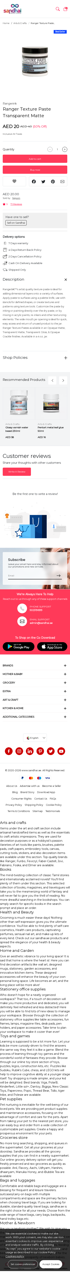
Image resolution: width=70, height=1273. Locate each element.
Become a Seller (51, 786)
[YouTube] (61, 751)
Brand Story (27, 792)
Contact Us (40, 798)
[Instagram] (19, 751)
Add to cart (35, 158)
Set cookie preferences (23, 1264)
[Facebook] (9, 751)
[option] (35, 61)
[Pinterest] (40, 751)
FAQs (53, 798)
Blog (15, 792)
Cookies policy (14, 1256)
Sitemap (37, 811)
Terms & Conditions (19, 811)
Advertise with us (29, 786)
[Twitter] (51, 751)
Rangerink (10, 103)
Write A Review (16, 471)
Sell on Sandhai (16, 222)
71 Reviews (16, 204)
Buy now (35, 169)
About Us (11, 786)
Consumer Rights (21, 798)
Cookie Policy (54, 804)
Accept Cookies (50, 1264)
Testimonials (53, 811)
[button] (58, 9)
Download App (46, 792)
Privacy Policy (14, 804)
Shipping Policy (34, 804)
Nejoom (16, 198)
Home (6, 23)
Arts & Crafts (20, 23)
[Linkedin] (30, 751)
